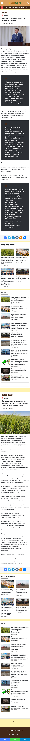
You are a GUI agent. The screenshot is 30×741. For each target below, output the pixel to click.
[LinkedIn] (13, 237)
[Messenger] (24, 237)
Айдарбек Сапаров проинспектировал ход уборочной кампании (22, 278)
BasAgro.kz (22, 72)
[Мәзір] (2, 3)
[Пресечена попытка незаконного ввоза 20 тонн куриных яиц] (22, 252)
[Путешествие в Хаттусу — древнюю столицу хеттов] (5, 371)
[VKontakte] (17, 237)
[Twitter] (9, 237)
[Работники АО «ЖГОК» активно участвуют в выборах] (5, 378)
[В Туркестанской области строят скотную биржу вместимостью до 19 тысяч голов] (5, 343)
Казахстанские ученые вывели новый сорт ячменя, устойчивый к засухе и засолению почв (7, 260)
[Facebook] (5, 237)
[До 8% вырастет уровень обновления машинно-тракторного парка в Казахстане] (5, 316)
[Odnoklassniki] (20, 237)
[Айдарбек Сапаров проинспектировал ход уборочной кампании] (22, 271)
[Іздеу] (28, 3)
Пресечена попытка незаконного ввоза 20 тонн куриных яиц (22, 259)
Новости (4, 12)
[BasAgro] (15, 3)
